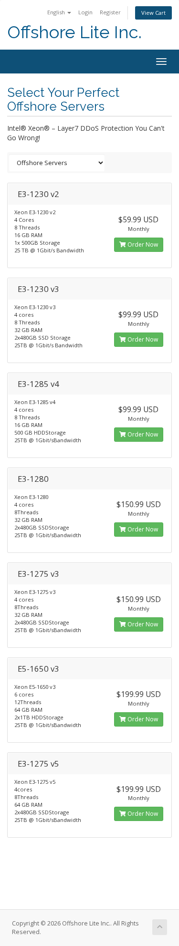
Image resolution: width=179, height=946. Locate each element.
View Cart (153, 12)
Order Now (142, 244)
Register (110, 12)
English (56, 12)
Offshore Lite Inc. (74, 32)
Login (85, 12)
